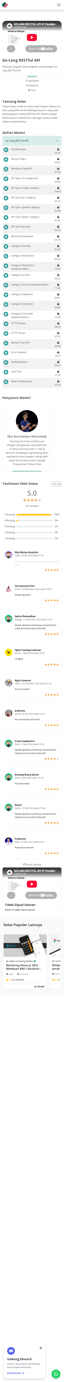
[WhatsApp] (55, 1374)
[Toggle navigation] (58, 4)
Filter (55, 484)
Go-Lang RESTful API (17, 140)
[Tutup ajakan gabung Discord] (41, 1348)
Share (33, 90)
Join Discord (14, 1373)
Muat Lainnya (33, 864)
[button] (58, 4)
